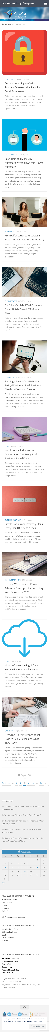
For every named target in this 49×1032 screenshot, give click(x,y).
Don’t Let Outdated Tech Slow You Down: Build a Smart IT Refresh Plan (23, 309)
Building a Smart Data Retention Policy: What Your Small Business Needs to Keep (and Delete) (23, 385)
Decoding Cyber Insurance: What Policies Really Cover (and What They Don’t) (22, 738)
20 (41, 783)
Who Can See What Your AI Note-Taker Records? (22, 815)
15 (37, 867)
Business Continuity (13, 520)
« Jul (3, 883)
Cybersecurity (10, 79)
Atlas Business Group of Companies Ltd (19, 3)
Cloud (7, 446)
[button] (10, 970)
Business (8, 232)
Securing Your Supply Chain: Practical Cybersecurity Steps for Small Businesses (22, 87)
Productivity (10, 155)
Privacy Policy (7, 964)
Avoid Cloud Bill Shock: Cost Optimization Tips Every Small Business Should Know (21, 454)
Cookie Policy (7, 967)
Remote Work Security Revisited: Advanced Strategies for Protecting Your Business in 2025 (24, 588)
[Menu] (45, 3)
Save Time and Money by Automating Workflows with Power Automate (24, 162)
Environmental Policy (10, 961)
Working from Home (13, 580)
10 (32, 783)
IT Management (11, 301)
